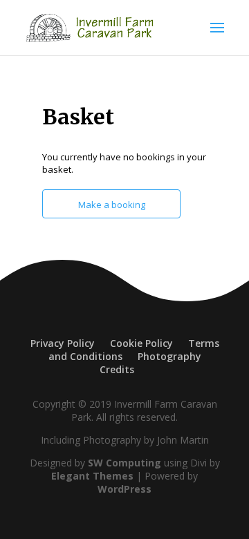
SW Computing (124, 462)
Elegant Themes (92, 475)
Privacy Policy (62, 343)
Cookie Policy (141, 343)
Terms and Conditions (133, 350)
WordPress (124, 488)
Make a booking (111, 204)
